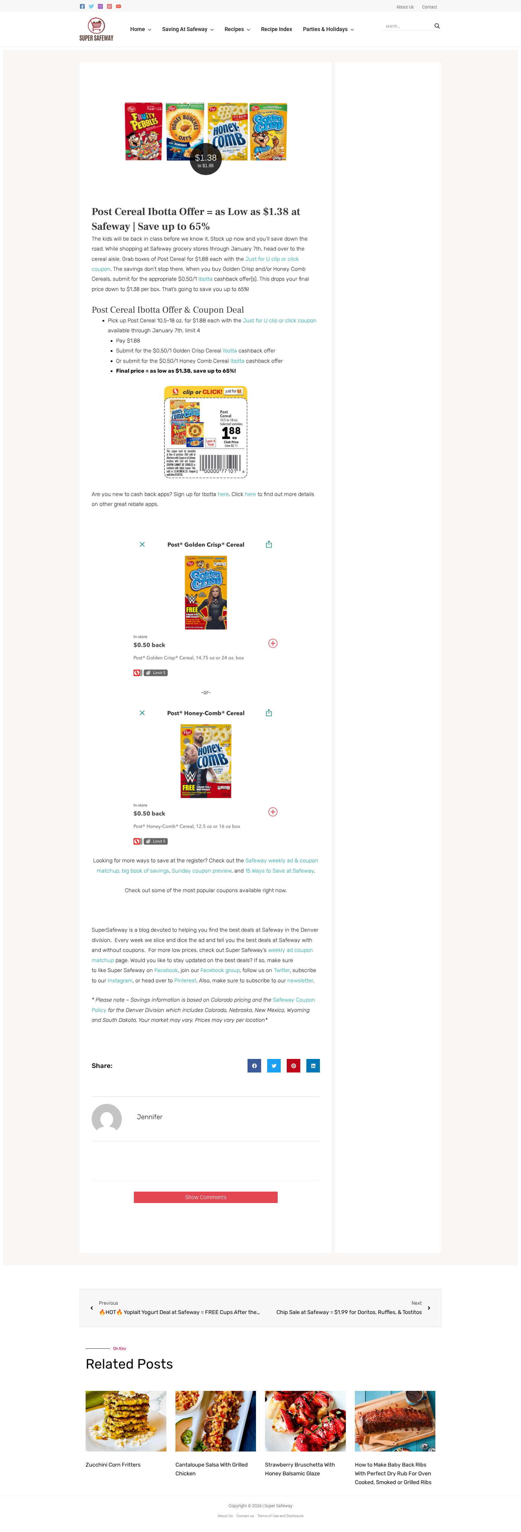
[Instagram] (100, 6)
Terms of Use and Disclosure (280, 1516)
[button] (148, 29)
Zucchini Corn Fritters (113, 1464)
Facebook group (220, 970)
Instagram (120, 980)
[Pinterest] (109, 6)
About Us (225, 1516)
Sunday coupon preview (202, 870)
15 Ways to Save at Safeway (279, 870)
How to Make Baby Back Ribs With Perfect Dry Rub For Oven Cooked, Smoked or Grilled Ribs (393, 1473)
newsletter (300, 980)
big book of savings (145, 870)
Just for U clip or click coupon (280, 320)
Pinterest (185, 980)
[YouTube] (118, 6)
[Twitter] (91, 6)
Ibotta (205, 279)
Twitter (282, 970)
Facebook (166, 970)
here (223, 494)
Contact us (245, 1516)
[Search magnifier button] (437, 26)
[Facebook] (82, 6)
